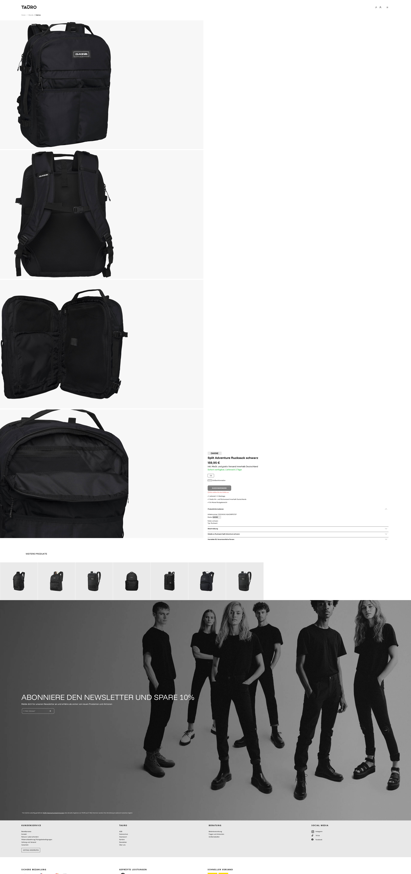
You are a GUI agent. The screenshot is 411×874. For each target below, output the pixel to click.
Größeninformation (218, 480)
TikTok (317, 835)
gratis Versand (229, 466)
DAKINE (214, 453)
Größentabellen (214, 837)
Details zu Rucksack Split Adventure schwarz (224, 534)
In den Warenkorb (219, 488)
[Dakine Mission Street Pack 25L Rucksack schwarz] (94, 581)
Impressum (123, 837)
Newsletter (123, 842)
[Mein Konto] (380, 7)
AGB (120, 831)
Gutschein (24, 845)
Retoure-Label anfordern (30, 837)
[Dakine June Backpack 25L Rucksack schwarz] (169, 581)
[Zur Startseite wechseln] (28, 7)
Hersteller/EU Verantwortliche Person (221, 539)
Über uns (122, 845)
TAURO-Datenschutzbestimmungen (53, 813)
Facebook (318, 840)
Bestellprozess (26, 831)
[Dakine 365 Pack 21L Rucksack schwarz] (56, 581)
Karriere (122, 839)
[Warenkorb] (384, 6)
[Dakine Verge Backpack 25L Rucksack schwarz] (19, 581)
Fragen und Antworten (216, 834)
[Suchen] (376, 7)
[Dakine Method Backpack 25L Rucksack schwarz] (207, 581)
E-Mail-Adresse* (29, 711)
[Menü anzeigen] (387, 7)
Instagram (318, 831)
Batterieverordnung (215, 831)
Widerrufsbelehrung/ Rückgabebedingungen (36, 839)
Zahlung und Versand (28, 842)
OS (211, 476)
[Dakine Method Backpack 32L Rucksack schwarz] (131, 581)
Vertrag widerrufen (31, 850)
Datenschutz (123, 834)
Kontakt (24, 834)
